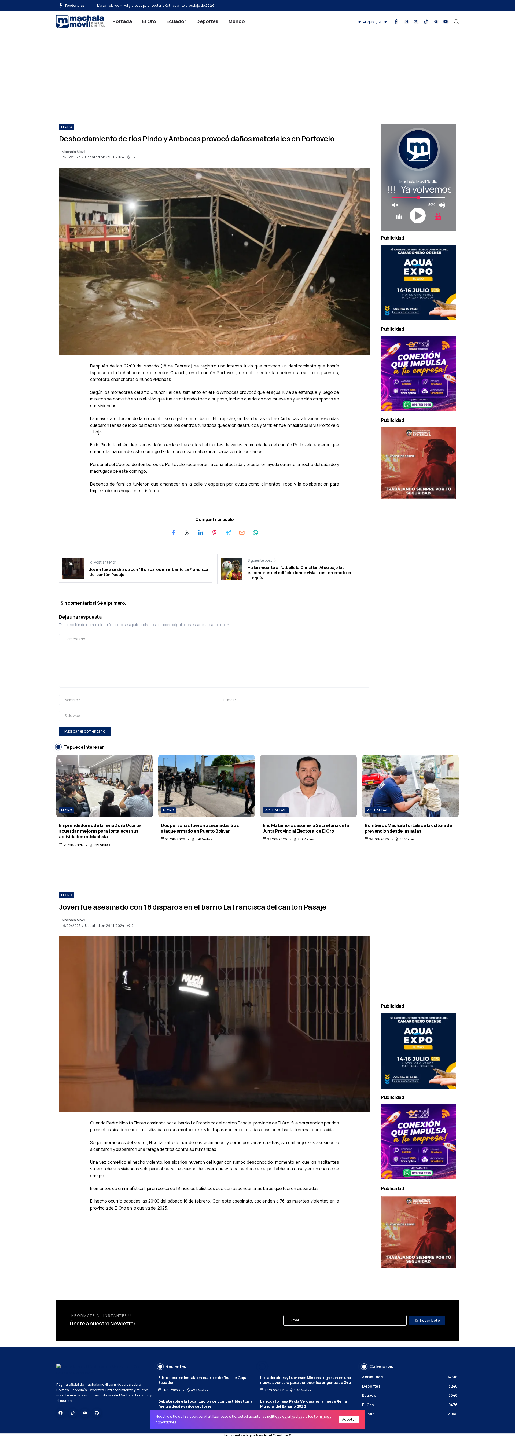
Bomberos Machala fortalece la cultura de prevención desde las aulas (408, 828)
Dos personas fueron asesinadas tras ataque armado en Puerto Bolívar (200, 828)
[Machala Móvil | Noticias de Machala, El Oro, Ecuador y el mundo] (80, 21)
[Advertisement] (257, 72)
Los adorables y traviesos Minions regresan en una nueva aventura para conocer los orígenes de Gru (305, 1380)
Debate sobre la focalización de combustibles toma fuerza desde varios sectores (205, 1404)
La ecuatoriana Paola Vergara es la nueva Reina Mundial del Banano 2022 (303, 1404)
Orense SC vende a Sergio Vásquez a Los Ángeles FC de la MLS (147, 5)
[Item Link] (104, 786)
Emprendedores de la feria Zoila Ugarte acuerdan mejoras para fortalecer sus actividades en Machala (100, 831)
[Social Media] (396, 21)
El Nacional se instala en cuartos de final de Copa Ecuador (203, 1380)
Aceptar (349, 1419)
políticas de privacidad (286, 1416)
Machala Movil (73, 151)
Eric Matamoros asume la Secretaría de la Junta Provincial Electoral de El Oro (306, 828)
